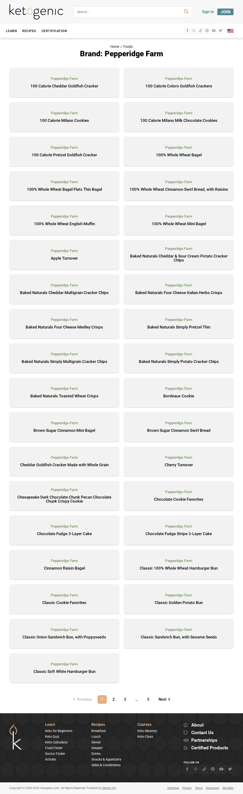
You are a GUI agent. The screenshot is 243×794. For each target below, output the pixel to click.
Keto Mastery (147, 731)
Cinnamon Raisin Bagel (64, 568)
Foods (128, 47)
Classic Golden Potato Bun (179, 603)
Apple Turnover (64, 258)
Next (163, 699)
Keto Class (145, 736)
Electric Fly (109, 788)
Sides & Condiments (106, 765)
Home (114, 47)
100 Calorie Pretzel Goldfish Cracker (64, 155)
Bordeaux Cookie (178, 396)
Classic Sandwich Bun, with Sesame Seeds (179, 637)
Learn (50, 725)
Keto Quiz (52, 736)
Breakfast (98, 731)
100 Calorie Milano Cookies (64, 121)
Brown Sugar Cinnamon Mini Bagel (64, 430)
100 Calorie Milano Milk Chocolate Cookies (178, 121)
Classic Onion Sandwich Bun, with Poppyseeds (64, 637)
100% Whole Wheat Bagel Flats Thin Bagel (64, 189)
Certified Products (209, 748)
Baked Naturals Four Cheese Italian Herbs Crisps (178, 293)
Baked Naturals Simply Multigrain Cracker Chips (64, 362)
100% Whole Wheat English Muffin (64, 224)
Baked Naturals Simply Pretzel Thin (178, 327)
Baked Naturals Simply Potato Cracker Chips (179, 362)
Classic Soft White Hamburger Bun (64, 672)
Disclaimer (212, 788)
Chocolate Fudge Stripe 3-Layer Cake (178, 534)
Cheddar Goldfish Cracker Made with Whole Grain (64, 465)
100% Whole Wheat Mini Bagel (179, 224)
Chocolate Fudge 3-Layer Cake (64, 534)
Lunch (96, 736)
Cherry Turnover (179, 465)
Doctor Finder (55, 754)
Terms (199, 788)
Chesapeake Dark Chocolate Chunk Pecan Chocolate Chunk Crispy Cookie (64, 499)
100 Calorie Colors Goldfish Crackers (178, 86)
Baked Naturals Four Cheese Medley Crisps (64, 327)
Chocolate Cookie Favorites (178, 499)
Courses (144, 725)
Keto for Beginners (58, 731)
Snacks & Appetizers (106, 759)
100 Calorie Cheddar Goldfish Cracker (64, 86)
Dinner (96, 742)
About (197, 725)
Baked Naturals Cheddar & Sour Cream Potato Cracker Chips (179, 258)
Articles (50, 759)
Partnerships (204, 740)
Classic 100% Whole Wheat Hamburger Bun (179, 568)
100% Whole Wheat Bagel (179, 155)
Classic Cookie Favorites (64, 603)
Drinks (96, 754)
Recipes (98, 725)
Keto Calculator (56, 742)
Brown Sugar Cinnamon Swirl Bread (178, 430)
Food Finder (54, 748)
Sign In (208, 12)
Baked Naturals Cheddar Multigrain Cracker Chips (64, 293)
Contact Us (202, 732)
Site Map (228, 788)
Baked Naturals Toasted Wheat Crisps (64, 396)
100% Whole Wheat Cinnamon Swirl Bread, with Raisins (179, 189)
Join (225, 11)
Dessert (97, 748)
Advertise (173, 788)
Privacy (187, 788)
